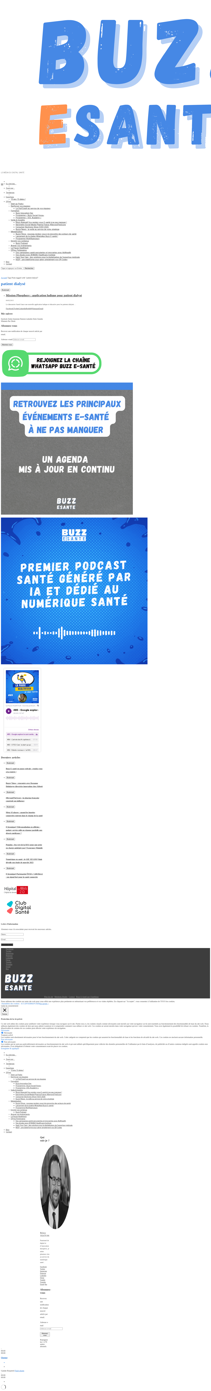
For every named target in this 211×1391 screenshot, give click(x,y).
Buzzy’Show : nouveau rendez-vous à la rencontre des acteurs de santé (46, 234)
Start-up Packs (17, 204)
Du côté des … (11, 184)
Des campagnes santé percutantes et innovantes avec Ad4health (43, 252)
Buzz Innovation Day (24, 213)
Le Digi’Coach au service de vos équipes (33, 208)
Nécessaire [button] (5, 1030)
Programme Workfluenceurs (27, 238)
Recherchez (29, 268)
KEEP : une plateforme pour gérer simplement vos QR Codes (41, 259)
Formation (15, 211)
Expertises (10, 197)
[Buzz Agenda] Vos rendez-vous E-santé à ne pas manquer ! (41, 222)
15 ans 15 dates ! (18, 199)
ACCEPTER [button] (26, 1004)
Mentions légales (60, 997)
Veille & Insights (18, 220)
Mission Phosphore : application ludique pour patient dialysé (44, 295)
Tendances (10, 193)
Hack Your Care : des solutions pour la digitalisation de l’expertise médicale (48, 257)
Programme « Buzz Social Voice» (30, 215)
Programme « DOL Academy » (28, 218)
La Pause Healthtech (19, 248)
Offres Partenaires (19, 250)
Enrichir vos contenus (20, 241)
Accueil (4, 278)
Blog (7, 262)
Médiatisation (16, 232)
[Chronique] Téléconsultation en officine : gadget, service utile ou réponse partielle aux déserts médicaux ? (24, 830)
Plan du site (48, 997)
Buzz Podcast (22, 243)
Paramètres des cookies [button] (10, 1004)
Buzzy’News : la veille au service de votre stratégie (37, 229)
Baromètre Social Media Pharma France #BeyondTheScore (41, 225)
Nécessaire (8, 1033)
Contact (9, 264)
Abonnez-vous (7, 345)
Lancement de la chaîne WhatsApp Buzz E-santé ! (37, 236)
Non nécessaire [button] (7, 1039)
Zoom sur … (10, 188)
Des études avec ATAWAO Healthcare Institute (35, 255)
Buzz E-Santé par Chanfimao (87, 997)
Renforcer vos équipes (20, 206)
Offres (8, 202)
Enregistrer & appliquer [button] (10, 1048)
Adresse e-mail (7, 339)
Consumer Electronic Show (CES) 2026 (32, 227)
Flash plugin (19, 1371)
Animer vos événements (21, 245)
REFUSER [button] (35, 1004)
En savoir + (44, 1004)
